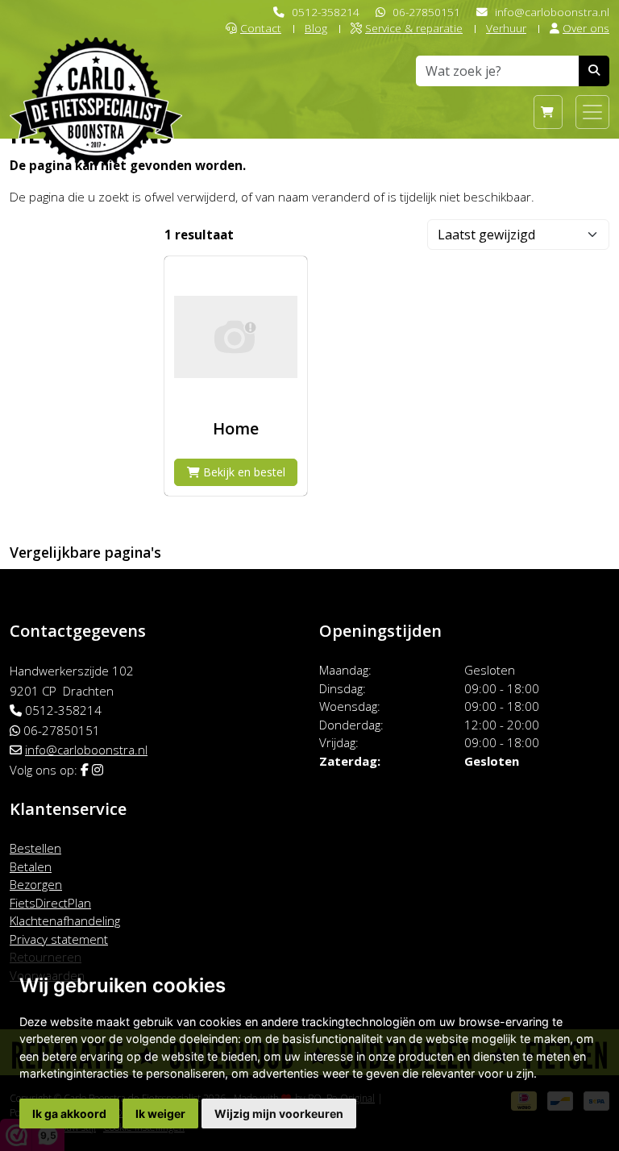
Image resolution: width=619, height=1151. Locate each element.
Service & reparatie (414, 27)
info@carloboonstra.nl (552, 11)
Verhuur (506, 27)
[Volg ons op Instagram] (97, 770)
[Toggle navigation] (592, 112)
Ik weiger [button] (160, 1113)
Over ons (586, 27)
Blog (316, 27)
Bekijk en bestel (242, 472)
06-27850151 (426, 11)
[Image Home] (235, 336)
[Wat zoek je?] (594, 71)
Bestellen (35, 848)
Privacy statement (59, 939)
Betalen (31, 866)
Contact (260, 27)
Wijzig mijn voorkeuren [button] (278, 1113)
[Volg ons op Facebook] (85, 770)
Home (236, 428)
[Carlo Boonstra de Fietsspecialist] (96, 75)
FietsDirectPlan (50, 903)
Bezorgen (36, 884)
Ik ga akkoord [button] (69, 1113)
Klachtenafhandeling (65, 920)
